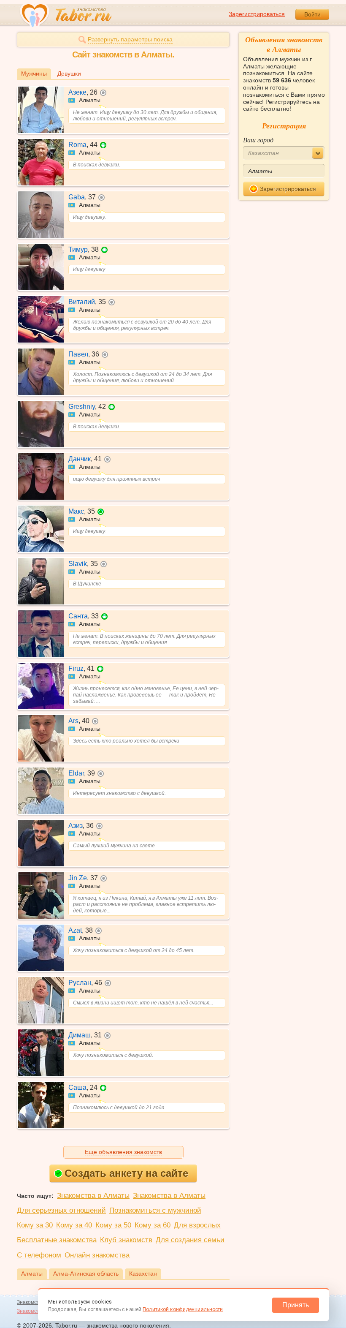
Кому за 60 (152, 1225)
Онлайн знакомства (97, 1255)
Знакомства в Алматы (93, 1196)
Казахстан (143, 1273)
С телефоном (39, 1255)
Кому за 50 (113, 1225)
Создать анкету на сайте (126, 1173)
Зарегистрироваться (257, 14)
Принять (295, 1305)
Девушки (69, 73)
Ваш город (258, 139)
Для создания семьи (190, 1240)
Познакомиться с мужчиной (155, 1210)
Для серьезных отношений (61, 1210)
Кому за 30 (35, 1225)
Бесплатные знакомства (57, 1240)
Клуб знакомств (126, 1240)
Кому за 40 (74, 1225)
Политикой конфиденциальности (183, 1309)
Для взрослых (197, 1225)
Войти (312, 14)
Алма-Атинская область (86, 1273)
